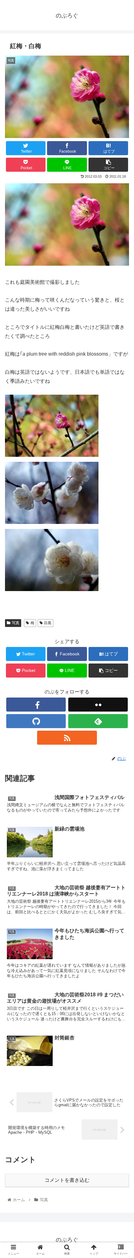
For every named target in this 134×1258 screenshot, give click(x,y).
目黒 (47, 623)
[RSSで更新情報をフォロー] (67, 738)
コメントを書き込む (67, 1180)
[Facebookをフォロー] (36, 705)
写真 (15, 623)
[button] (121, 793)
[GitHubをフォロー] (36, 721)
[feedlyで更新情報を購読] (98, 721)
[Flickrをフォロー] (98, 705)
